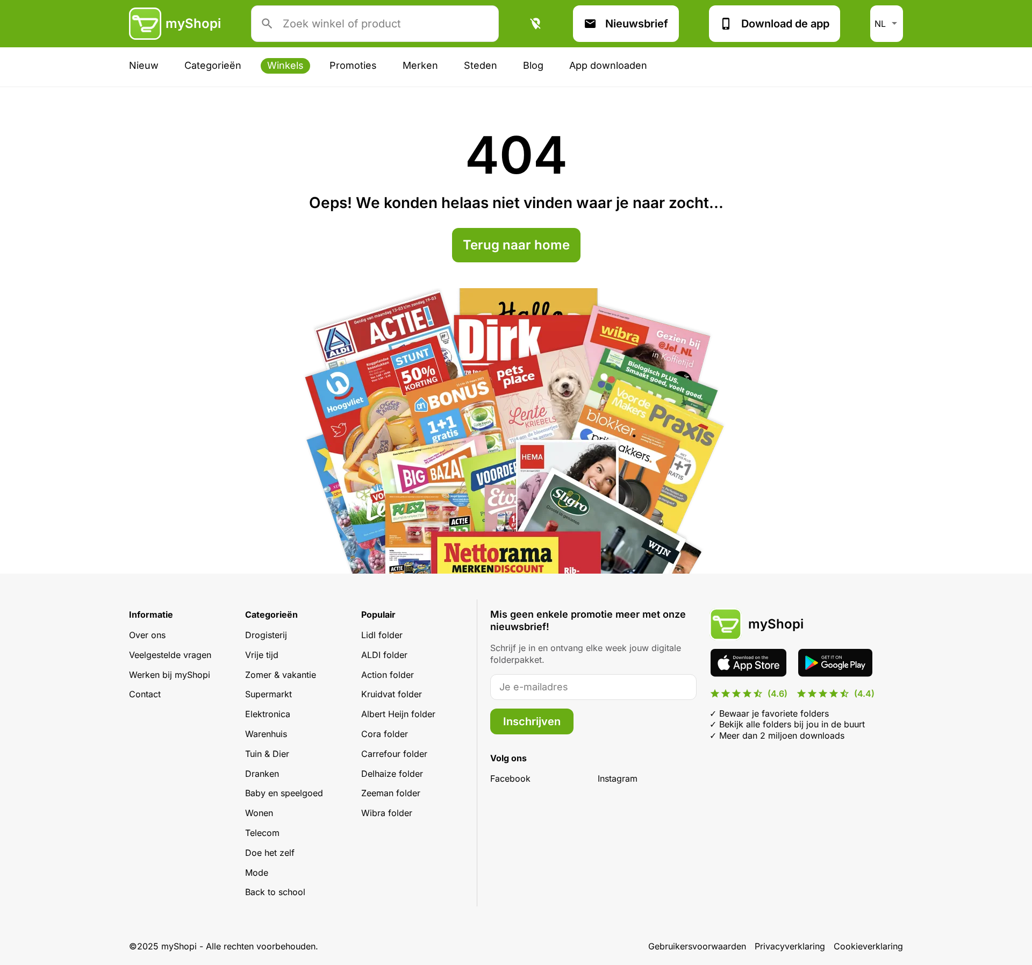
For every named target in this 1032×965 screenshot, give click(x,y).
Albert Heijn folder (398, 714)
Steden (480, 65)
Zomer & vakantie (280, 674)
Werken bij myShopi (169, 674)
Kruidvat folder (391, 694)
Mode (256, 872)
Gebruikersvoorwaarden (697, 946)
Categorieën (212, 65)
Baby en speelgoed (284, 793)
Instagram (617, 778)
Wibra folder (386, 812)
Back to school (275, 892)
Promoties (353, 65)
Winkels (285, 65)
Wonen (259, 812)
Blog (533, 65)
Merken (420, 65)
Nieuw (144, 65)
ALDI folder (384, 654)
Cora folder (384, 733)
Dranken (262, 773)
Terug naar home (516, 245)
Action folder (387, 674)
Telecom (262, 832)
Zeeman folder (390, 793)
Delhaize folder (392, 773)
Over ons (147, 635)
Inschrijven (532, 721)
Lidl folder (382, 635)
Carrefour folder (394, 753)
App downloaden (608, 65)
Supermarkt (268, 694)
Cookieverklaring (868, 946)
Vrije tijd (261, 654)
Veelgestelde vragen (170, 654)
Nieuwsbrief (636, 23)
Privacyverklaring (790, 946)
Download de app (785, 23)
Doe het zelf (270, 852)
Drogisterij (266, 635)
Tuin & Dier (267, 753)
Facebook (510, 778)
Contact (145, 694)
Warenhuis (266, 733)
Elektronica (267, 714)
